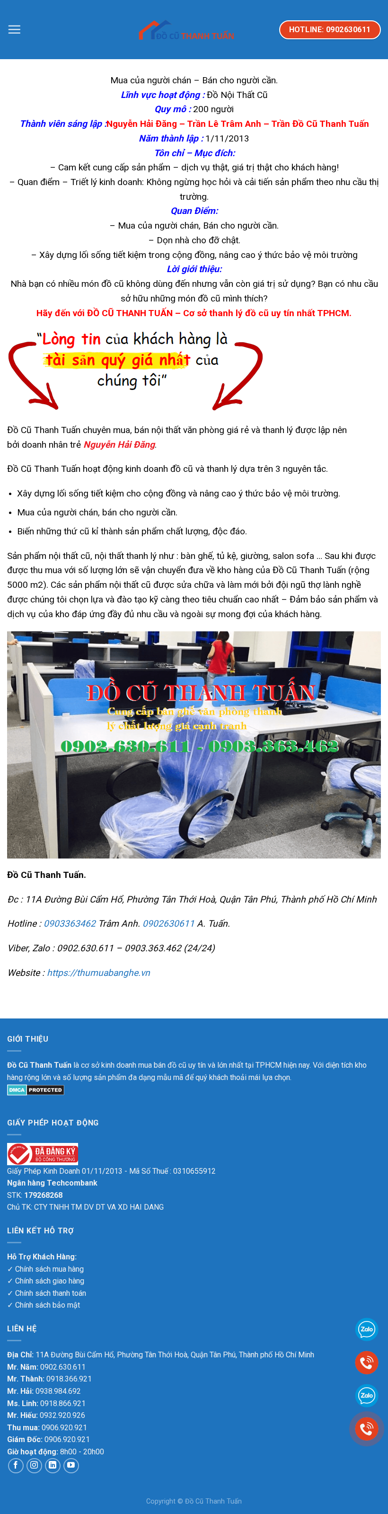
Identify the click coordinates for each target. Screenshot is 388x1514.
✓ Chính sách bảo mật (43, 1305)
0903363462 (70, 923)
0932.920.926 (62, 1415)
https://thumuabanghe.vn (98, 972)
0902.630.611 (63, 1367)
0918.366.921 (69, 1378)
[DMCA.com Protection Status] (35, 1089)
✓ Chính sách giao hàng (45, 1280)
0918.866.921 (63, 1403)
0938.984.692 (58, 1391)
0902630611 (168, 923)
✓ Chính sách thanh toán (46, 1293)
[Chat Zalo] (367, 1394)
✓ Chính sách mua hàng (45, 1269)
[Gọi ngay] (367, 1428)
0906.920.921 (64, 1427)
